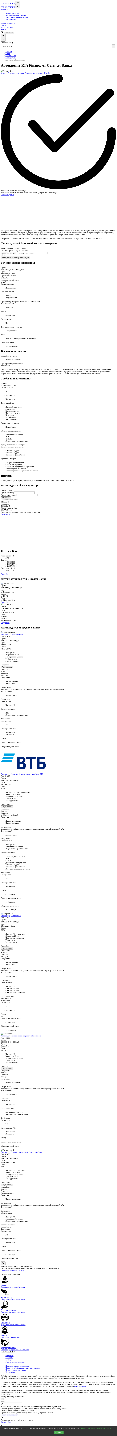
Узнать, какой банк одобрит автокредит (15, 258)
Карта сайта (10, 1372)
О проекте (9, 1356)
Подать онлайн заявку (9, 1415)
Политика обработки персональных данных (22, 1368)
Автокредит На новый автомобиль (14, 1152)
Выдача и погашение (16, 73)
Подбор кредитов (12, 13)
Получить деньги (7, 195)
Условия (4, 73)
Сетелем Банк (10, 56)
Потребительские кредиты (15, 15)
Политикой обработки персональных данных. (97, 1428)
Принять (58, 1432)
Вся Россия (9, 33)
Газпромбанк (16, 916)
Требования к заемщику (34, 73)
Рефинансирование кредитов (16, 17)
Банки (3, 29)
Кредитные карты (8, 23)
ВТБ (41, 774)
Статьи (3, 25)
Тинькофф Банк (17, 634)
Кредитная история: (8, 253)
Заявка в (6, 1422)
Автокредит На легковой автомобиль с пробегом (20, 774)
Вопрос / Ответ (7, 27)
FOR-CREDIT (8, 3)
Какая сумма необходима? (11, 248)
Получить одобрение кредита (12, 1270)
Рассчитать (6, 497)
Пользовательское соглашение (17, 1366)
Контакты (9, 1358)
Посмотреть (5, 514)
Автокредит (5, 634)
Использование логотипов (15, 1370)
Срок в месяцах (7, 493)
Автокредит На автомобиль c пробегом (16, 1036)
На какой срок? (7, 251)
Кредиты (4, 9)
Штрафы (47, 73)
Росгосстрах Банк (35, 1152)
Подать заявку (7, 667)
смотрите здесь (80, 1386)
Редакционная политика (14, 1362)
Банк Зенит (36, 1036)
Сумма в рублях (7, 490)
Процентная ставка (8, 495)
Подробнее (5, 574)
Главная (8, 52)
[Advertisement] (58, 212)
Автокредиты (10, 19)
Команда (8, 1360)
